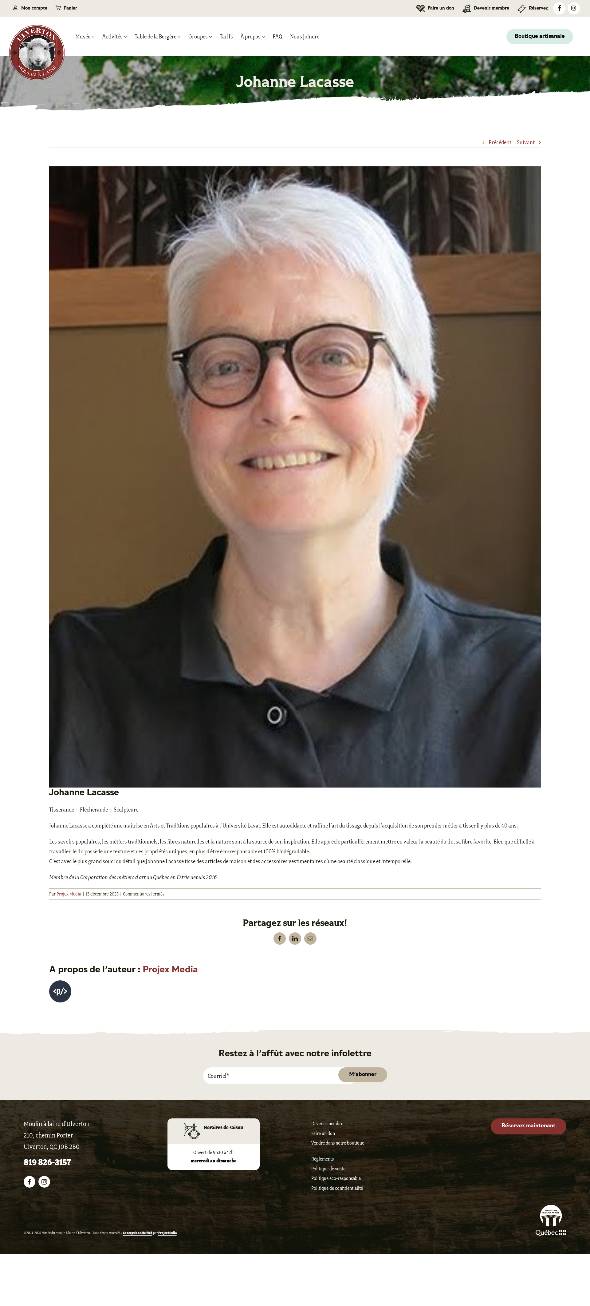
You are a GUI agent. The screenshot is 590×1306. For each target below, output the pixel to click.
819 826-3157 (47, 1162)
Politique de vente (328, 1169)
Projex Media (69, 894)
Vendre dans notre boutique (337, 1143)
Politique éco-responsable (336, 1178)
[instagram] (44, 1182)
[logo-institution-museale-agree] (551, 1208)
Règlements (322, 1159)
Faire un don (323, 1133)
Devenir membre (327, 1123)
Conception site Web (137, 1233)
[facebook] (29, 1182)
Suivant (526, 142)
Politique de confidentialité (337, 1188)
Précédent (500, 142)
